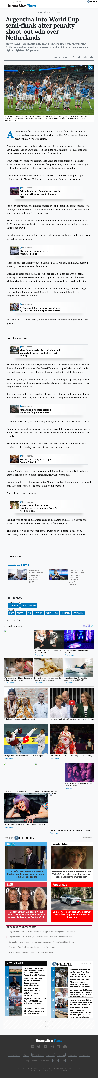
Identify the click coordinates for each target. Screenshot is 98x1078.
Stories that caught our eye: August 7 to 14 (36, 460)
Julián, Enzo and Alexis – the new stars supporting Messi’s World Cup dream (41, 942)
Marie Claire (37, 1055)
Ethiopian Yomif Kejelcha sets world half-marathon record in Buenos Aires (40, 194)
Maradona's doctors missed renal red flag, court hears (35, 411)
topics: (11, 610)
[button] (90, 68)
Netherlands (78, 613)
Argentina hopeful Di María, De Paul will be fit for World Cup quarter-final (41, 936)
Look (55, 1060)
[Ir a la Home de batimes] (49, 1040)
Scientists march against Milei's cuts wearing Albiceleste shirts (36, 576)
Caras (25, 1055)
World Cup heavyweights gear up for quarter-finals (31, 952)
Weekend (45, 1060)
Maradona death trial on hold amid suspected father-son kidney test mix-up (40, 353)
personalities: (15, 602)
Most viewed (14, 963)
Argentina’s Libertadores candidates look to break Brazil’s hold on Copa (38, 508)
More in (9, 837)
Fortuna (61, 1055)
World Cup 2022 (52, 613)
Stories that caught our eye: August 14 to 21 (36, 252)
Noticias (50, 1055)
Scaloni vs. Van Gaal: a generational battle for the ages (32, 947)
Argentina (66, 613)
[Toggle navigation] (4, 5)
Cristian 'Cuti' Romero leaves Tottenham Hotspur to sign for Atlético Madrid (76, 577)
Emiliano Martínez (29, 605)
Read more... (27, 188)
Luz (63, 1060)
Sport (11, 613)
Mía (70, 1060)
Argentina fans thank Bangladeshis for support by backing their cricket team (42, 931)
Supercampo (31, 1060)
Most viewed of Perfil (72, 964)
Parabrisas (84, 1055)
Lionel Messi (13, 605)
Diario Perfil (14, 1055)
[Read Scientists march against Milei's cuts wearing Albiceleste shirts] (18, 571)
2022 (29, 613)
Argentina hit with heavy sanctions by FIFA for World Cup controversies (40, 309)
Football (20, 613)
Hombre (72, 1055)
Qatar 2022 (38, 613)
